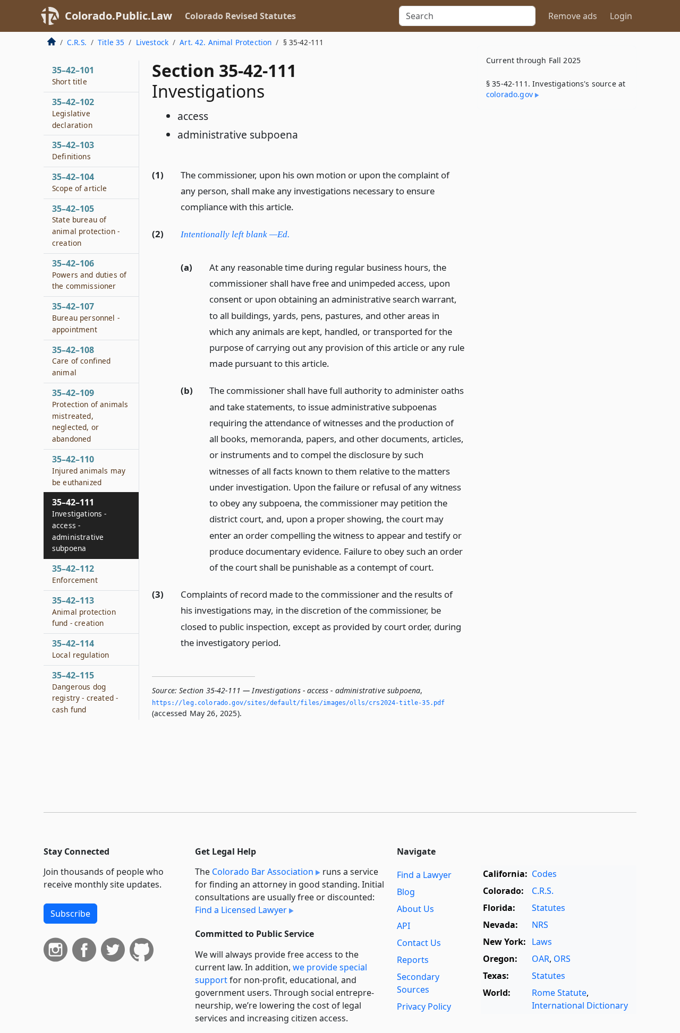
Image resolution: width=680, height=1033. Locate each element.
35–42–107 (86, 317)
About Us (415, 909)
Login (621, 16)
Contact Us (419, 943)
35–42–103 (73, 150)
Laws (542, 942)
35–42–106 (89, 274)
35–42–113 (84, 612)
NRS (540, 925)
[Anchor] (299, 206)
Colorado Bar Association (262, 871)
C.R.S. (77, 42)
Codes (544, 874)
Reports (413, 960)
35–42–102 (73, 113)
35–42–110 (88, 470)
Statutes (548, 908)
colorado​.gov (509, 94)
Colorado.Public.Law (118, 15)
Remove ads (572, 16)
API (403, 926)
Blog (406, 892)
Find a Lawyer (424, 875)
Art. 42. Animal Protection (225, 42)
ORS (562, 959)
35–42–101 (73, 75)
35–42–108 (81, 361)
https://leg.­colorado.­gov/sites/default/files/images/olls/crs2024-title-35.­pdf (298, 703)
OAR (540, 959)
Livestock (152, 42)
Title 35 (111, 42)
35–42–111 (79, 524)
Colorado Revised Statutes (240, 16)
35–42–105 (86, 225)
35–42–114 (80, 649)
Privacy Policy (424, 1006)
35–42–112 (75, 574)
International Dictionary (580, 1005)
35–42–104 (79, 182)
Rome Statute (559, 992)
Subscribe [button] (70, 913)
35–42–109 (90, 415)
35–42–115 (85, 692)
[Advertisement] (556, 283)
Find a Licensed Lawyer (241, 910)
